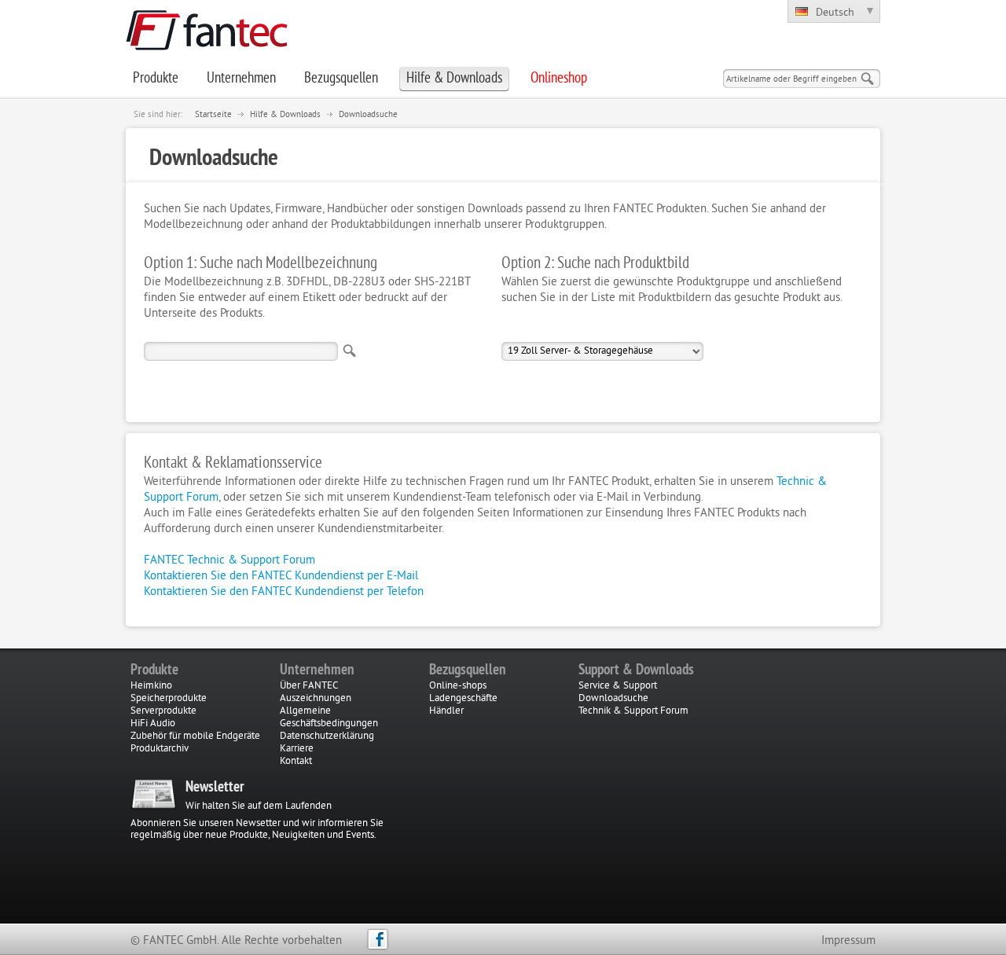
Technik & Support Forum (633, 711)
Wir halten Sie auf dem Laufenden (258, 806)
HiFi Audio (152, 724)
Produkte (154, 670)
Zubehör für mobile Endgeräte (195, 736)
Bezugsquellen (467, 670)
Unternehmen (317, 670)
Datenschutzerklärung (327, 736)
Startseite (213, 114)
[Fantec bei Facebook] (377, 939)
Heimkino (151, 686)
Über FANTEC (309, 686)
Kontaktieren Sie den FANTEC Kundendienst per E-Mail (281, 576)
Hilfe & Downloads (285, 114)
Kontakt (296, 761)
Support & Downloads (636, 670)
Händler (446, 711)
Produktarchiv (159, 749)
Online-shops (457, 686)
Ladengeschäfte (463, 698)
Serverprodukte (163, 711)
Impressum (848, 941)
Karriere (297, 749)
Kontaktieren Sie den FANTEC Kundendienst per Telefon (284, 592)
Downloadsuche (368, 114)
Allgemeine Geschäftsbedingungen (329, 717)
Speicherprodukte (168, 698)
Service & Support (617, 686)
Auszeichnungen (315, 698)
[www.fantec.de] (207, 47)
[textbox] (241, 351)
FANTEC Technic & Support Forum (229, 560)
